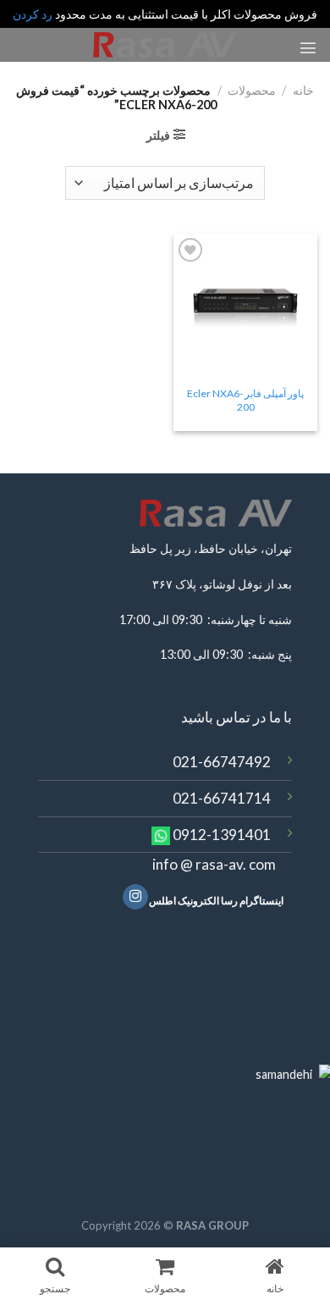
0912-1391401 (222, 834)
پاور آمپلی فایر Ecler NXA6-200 (245, 400)
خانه (303, 90)
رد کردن (32, 14)
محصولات (252, 90)
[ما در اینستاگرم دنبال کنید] (135, 897)
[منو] (308, 47)
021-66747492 (222, 762)
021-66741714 (222, 798)
